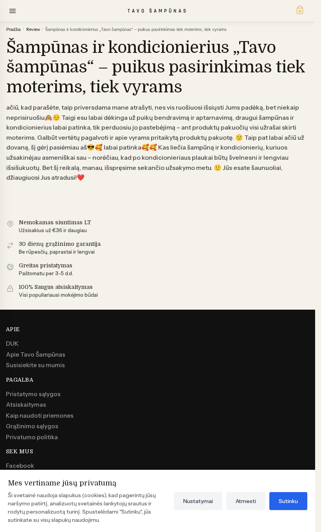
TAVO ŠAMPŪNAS (158, 11)
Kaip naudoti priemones (40, 415)
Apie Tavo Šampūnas (35, 354)
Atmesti (246, 501)
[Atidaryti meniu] (12, 11)
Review (33, 29)
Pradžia (13, 29)
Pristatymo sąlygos (33, 394)
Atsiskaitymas (26, 404)
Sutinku (288, 501)
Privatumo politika (32, 437)
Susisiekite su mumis (35, 365)
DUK (12, 343)
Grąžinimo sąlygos (32, 426)
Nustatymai (198, 501)
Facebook (20, 465)
